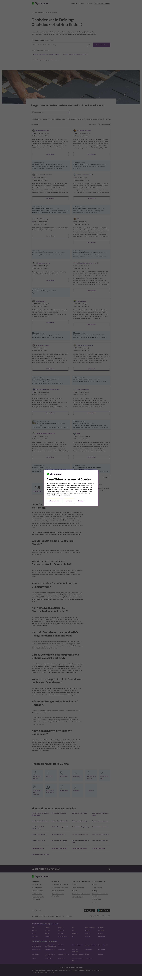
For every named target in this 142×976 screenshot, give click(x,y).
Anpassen (81, 501)
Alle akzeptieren (54, 501)
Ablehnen (69, 501)
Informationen (67, 491)
